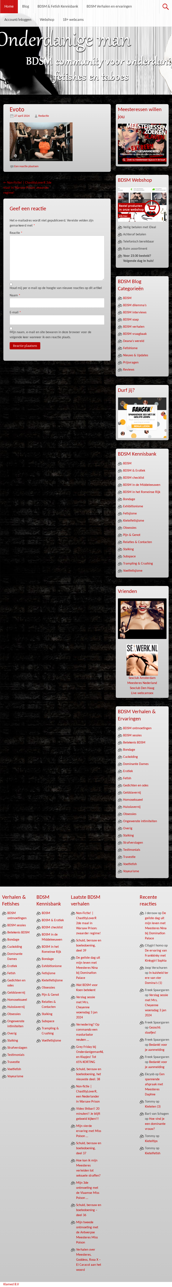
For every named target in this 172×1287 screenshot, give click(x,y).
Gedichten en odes (135, 785)
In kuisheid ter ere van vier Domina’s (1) (156, 978)
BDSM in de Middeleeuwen (141, 485)
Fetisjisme (130, 513)
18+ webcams (73, 20)
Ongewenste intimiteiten (140, 821)
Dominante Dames (136, 764)
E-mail (15, 312)
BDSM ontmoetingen (137, 728)
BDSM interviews (134, 312)
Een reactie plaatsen (26, 166)
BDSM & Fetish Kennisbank (58, 7)
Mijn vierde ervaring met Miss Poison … (88, 1131)
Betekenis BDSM (134, 742)
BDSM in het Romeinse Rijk (141, 492)
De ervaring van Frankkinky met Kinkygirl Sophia (156, 955)
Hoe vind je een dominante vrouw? (155, 1124)
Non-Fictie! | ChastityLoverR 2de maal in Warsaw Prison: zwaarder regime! (27, 188)
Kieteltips (151, 1141)
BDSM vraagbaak (135, 334)
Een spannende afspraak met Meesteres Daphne (154, 1084)
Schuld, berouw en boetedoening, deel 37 (88, 1148)
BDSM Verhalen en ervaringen (109, 7)
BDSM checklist (133, 478)
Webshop (47, 20)
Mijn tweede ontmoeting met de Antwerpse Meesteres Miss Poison (87, 1232)
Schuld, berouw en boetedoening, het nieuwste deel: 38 (88, 1074)
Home (9, 7)
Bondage (129, 499)
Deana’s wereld (133, 341)
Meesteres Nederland (142, 683)
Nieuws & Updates (135, 355)
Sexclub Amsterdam (142, 678)
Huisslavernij (132, 807)
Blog (25, 7)
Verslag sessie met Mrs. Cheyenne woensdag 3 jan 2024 (86, 1007)
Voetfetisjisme (132, 571)
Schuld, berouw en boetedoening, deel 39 (88, 945)
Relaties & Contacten (137, 542)
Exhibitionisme (133, 506)
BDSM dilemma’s (134, 305)
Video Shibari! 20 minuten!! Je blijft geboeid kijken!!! (88, 1114)
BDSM (127, 298)
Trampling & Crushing (138, 563)
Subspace (129, 556)
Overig (127, 828)
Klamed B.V (11, 1284)
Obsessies (129, 528)
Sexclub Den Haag (142, 688)
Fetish (127, 778)
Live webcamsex (142, 693)
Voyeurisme (131, 871)
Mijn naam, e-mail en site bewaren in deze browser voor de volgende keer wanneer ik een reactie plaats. (50, 335)
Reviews (128, 369)
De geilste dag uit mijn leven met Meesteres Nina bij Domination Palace (88, 968)
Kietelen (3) (153, 1106)
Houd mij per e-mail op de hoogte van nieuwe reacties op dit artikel (56, 288)
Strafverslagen (133, 842)
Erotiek (128, 771)
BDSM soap (131, 319)
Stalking (128, 549)
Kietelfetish (152, 1153)
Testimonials (131, 850)
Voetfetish (130, 864)
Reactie (16, 233)
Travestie (129, 857)
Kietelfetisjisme (133, 520)
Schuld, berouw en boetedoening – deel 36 (88, 1210)
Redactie (43, 116)
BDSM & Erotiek (134, 470)
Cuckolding (130, 757)
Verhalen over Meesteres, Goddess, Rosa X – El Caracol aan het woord (88, 1260)
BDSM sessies (132, 735)
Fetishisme (130, 348)
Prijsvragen (130, 362)
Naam (15, 295)
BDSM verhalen (133, 327)
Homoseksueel (133, 800)
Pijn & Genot (131, 535)
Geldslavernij (132, 792)
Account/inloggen (17, 20)
